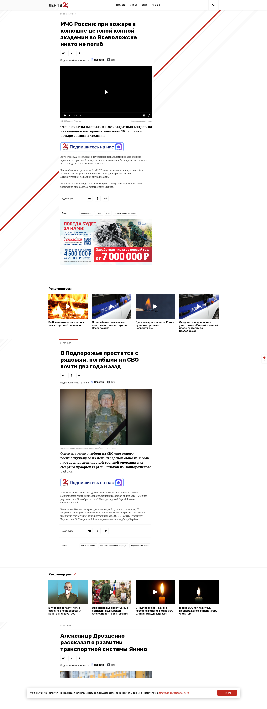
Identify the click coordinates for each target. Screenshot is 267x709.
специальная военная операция (113, 546)
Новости (121, 5)
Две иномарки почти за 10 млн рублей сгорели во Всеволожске (155, 325)
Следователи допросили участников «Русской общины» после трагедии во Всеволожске (199, 327)
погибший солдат (88, 546)
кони (108, 213)
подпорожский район (140, 546)
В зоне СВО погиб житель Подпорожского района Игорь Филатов (198, 610)
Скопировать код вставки (141, 121)
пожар (98, 213)
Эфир (144, 5)
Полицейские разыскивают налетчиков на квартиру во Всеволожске (109, 325)
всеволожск (86, 213)
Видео (133, 5)
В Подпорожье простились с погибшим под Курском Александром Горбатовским (110, 610)
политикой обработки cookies (174, 692)
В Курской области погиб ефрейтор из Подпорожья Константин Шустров (64, 610)
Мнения (155, 5)
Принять (227, 692)
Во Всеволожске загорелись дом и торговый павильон (66, 324)
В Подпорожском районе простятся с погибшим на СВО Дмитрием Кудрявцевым (154, 610)
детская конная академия (125, 213)
